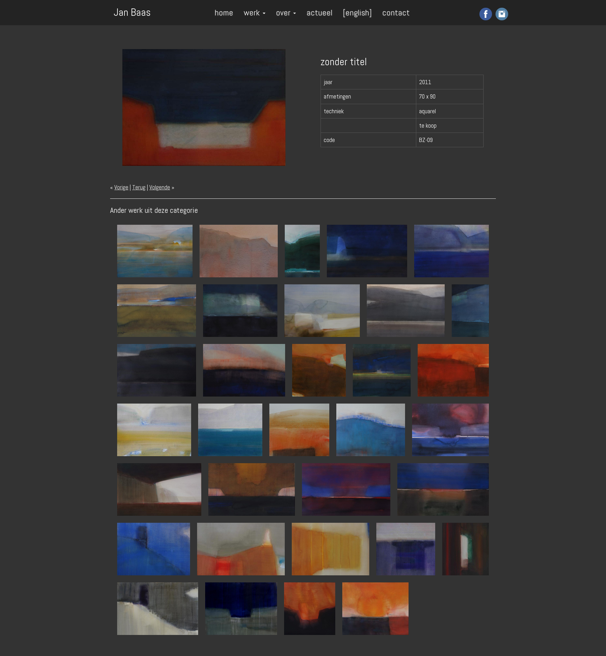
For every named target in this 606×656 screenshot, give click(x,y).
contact (396, 12)
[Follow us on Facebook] (485, 13)
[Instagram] (501, 13)
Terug (139, 187)
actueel (319, 12)
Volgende (159, 187)
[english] (357, 12)
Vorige (121, 187)
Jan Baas (132, 12)
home (224, 12)
